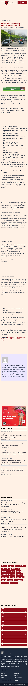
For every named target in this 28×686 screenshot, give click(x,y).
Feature (18, 571)
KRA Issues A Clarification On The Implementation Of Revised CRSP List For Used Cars (13, 338)
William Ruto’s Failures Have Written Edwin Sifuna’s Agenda (12, 537)
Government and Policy (8, 574)
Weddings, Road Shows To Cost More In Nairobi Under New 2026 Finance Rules (12, 512)
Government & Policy (6, 680)
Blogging (10, 566)
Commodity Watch (20, 566)
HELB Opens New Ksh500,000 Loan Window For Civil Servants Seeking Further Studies (14, 528)
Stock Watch (5, 583)
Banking (4, 566)
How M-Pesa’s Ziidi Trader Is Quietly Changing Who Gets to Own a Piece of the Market (13, 453)
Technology (14, 583)
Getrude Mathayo (5, 447)
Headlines (19, 574)
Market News (20, 577)
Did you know (5, 568)
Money (4, 580)
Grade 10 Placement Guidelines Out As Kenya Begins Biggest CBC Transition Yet (13, 503)
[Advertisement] (14, 10)
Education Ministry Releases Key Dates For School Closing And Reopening (12, 444)
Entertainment (15, 568)
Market (3, 673)
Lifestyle (12, 577)
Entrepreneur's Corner (8, 571)
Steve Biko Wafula (5, 439)
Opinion (10, 580)
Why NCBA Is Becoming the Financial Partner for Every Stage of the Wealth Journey (13, 461)
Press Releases (18, 580)
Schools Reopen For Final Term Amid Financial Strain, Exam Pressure (13, 520)
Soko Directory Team (8, 27)
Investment (5, 577)
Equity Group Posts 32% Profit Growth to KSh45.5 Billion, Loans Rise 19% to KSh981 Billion (12, 470)
